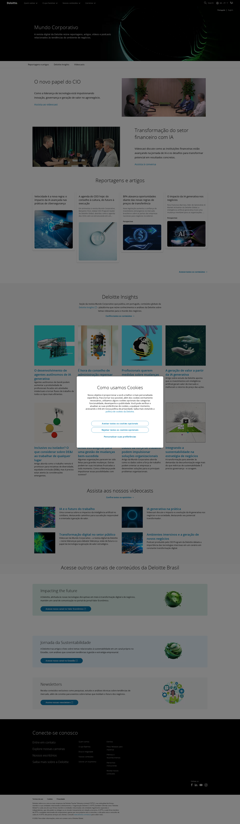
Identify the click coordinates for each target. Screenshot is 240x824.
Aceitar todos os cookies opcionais (120, 423)
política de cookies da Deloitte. (120, 411)
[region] (120, 412)
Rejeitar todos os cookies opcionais (120, 430)
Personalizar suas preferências (120, 436)
